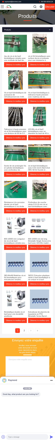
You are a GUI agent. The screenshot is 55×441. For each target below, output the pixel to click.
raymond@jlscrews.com (13, 2)
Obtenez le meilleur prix (15, 65)
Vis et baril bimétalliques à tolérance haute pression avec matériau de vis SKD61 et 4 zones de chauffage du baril (38, 97)
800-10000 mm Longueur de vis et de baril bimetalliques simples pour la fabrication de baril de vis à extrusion (15, 243)
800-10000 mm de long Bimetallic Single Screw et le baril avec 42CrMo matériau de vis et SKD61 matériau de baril (39, 243)
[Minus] (51, 380)
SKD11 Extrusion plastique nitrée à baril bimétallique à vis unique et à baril (39, 277)
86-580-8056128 (47, 2)
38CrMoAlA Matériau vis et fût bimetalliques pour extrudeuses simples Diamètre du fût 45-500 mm (15, 278)
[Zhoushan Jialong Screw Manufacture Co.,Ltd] (11, 7)
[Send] (51, 437)
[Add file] (3, 437)
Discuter (49, 6)
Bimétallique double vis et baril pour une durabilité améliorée (14, 314)
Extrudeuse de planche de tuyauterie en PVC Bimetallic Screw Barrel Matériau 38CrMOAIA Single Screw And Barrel (39, 316)
